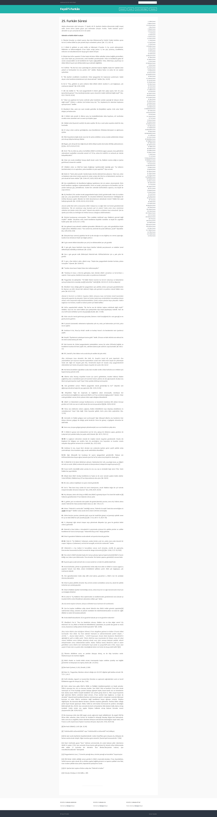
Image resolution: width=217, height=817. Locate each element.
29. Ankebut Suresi (150, 74)
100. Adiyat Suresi (150, 209)
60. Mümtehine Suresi (150, 133)
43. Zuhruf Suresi (151, 101)
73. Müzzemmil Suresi (150, 158)
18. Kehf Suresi (151, 53)
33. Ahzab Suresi (151, 82)
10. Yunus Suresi (151, 38)
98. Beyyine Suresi (150, 205)
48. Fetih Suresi (151, 110)
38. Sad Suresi (151, 91)
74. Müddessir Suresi (150, 160)
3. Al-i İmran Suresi (150, 25)
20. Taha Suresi (151, 57)
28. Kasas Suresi (151, 72)
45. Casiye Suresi (151, 105)
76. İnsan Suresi (151, 163)
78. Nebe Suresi (151, 167)
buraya (69, 806)
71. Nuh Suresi (151, 154)
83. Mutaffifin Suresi (150, 177)
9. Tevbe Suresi (151, 36)
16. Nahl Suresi (151, 50)
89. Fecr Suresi (151, 188)
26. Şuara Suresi (151, 69)
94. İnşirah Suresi (151, 198)
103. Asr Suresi (151, 215)
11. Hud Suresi (151, 40)
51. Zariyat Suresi (151, 116)
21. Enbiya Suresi (151, 59)
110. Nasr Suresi (151, 228)
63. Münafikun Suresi (150, 139)
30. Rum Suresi (151, 76)
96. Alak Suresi (151, 201)
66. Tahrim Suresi (151, 145)
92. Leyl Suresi (151, 194)
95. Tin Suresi (152, 200)
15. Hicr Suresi (151, 48)
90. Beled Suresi (151, 190)
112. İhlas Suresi (151, 232)
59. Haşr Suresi (151, 131)
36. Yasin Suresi (151, 88)
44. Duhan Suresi (151, 103)
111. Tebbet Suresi (150, 230)
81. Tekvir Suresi (151, 173)
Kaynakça (153, 9)
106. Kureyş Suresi (150, 220)
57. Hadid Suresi (151, 127)
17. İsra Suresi (151, 52)
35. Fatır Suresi (151, 86)
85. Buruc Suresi (151, 181)
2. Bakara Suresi (151, 23)
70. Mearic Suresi (151, 152)
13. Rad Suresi (151, 44)
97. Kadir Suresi (151, 203)
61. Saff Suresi (151, 135)
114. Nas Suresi (151, 236)
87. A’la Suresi (152, 184)
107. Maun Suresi (151, 222)
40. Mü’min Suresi (151, 95)
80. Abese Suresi (151, 171)
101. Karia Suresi (151, 211)
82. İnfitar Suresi (151, 175)
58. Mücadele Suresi (150, 129)
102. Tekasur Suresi (150, 213)
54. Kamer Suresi (151, 122)
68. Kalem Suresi (151, 148)
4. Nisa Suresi (152, 27)
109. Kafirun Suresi (150, 226)
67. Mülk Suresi (151, 146)
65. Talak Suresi (151, 143)
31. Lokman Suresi (150, 78)
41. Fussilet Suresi (150, 97)
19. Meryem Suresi (150, 55)
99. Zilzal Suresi (151, 207)
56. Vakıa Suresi (151, 126)
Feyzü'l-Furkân (70, 9)
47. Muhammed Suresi (149, 108)
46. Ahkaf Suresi (151, 107)
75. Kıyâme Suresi (151, 162)
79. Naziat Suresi (151, 169)
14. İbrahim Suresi (150, 46)
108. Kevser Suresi (150, 224)
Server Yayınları (153, 814)
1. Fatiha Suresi (151, 21)
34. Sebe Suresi (151, 84)
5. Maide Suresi (151, 29)
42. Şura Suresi (151, 99)
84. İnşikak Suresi (151, 179)
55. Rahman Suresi (150, 124)
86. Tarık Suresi (151, 182)
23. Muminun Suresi (150, 63)
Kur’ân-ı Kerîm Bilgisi (141, 9)
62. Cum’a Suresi (151, 137)
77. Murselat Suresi (150, 165)
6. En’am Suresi (151, 31)
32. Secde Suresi (151, 80)
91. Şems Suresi (151, 192)
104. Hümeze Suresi (150, 217)
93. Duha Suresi (151, 196)
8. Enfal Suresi (151, 34)
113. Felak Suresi (151, 234)
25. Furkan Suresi (151, 67)
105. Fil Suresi (152, 219)
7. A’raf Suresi (152, 33)
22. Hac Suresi (151, 61)
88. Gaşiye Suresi (151, 186)
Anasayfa (122, 9)
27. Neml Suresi (151, 71)
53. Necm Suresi (151, 120)
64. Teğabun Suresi (150, 141)
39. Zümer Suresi (151, 93)
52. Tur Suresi (152, 118)
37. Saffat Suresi (151, 89)
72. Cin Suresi (152, 156)
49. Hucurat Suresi (150, 112)
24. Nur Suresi (152, 65)
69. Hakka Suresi (151, 150)
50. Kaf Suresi (152, 114)
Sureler (131, 9)
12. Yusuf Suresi (151, 42)
